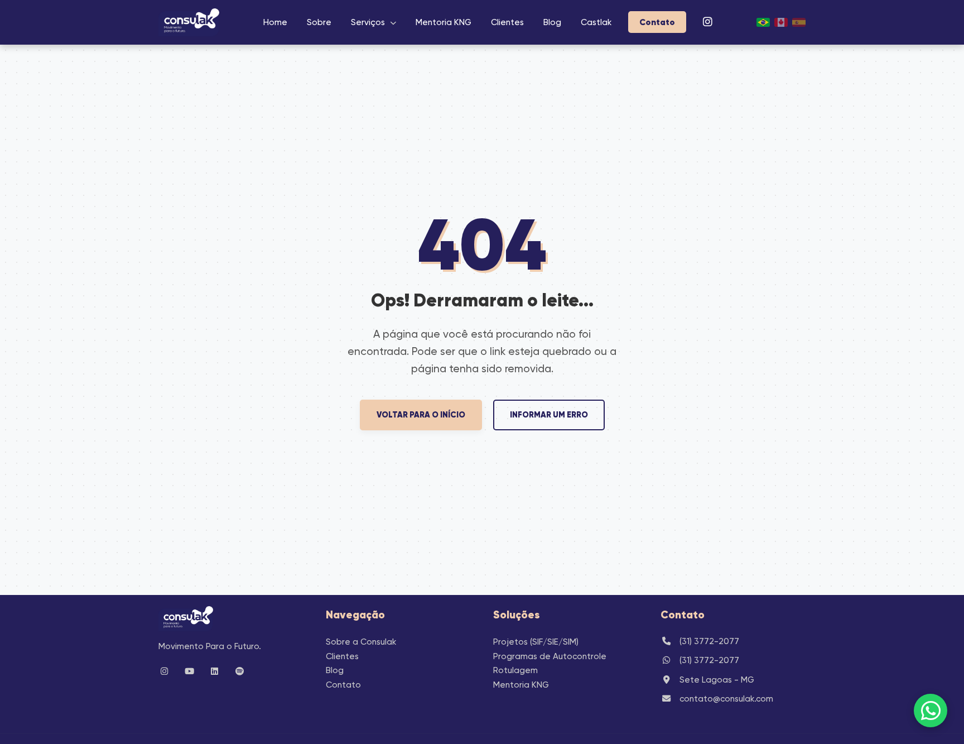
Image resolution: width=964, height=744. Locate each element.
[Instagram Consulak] (707, 22)
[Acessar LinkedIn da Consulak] (217, 671)
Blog (552, 22)
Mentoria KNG (443, 22)
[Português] (763, 22)
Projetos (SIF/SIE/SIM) (536, 642)
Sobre (319, 22)
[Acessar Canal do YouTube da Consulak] (192, 671)
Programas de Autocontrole (549, 656)
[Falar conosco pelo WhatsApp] (930, 710)
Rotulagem (515, 670)
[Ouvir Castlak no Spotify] (242, 671)
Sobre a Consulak (361, 642)
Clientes (507, 22)
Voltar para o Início (421, 415)
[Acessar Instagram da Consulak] (166, 671)
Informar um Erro (549, 415)
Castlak (596, 22)
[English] (781, 22)
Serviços (368, 22)
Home (275, 22)
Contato (657, 22)
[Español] (799, 22)
